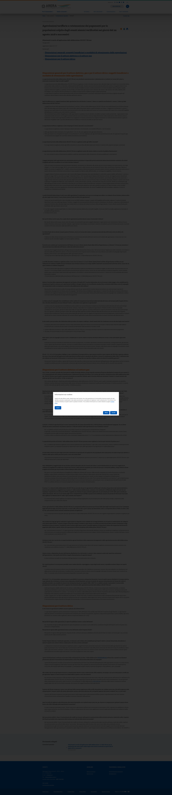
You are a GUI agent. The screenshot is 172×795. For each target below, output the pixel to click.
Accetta (113, 412)
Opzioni (58, 407)
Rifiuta (106, 412)
